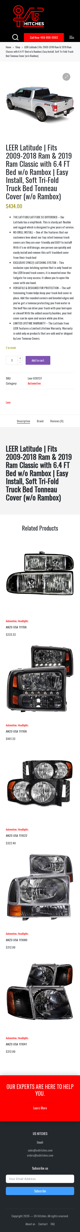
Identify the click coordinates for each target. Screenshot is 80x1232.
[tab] (23, 421)
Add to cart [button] (16, 616)
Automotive (34, 383)
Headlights (23, 621)
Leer (8, 402)
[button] (44, 37)
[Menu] (71, 37)
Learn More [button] (40, 1108)
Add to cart (38, 360)
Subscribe (40, 1191)
